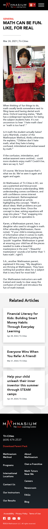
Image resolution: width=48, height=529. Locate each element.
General (8, 19)
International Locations (10, 475)
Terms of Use (35, 514)
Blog (26, 502)
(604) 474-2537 (12, 440)
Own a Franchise (33, 464)
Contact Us (9, 484)
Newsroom (30, 488)
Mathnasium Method (9, 455)
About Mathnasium (31, 455)
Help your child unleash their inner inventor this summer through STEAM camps (23, 385)
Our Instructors (11, 493)
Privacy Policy (22, 514)
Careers (28, 481)
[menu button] (32, 5)
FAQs (27, 495)
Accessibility (9, 514)
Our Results (9, 501)
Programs (8, 465)
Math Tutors (31, 472)
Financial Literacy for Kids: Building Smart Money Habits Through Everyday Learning (22, 322)
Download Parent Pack (15, 446)
